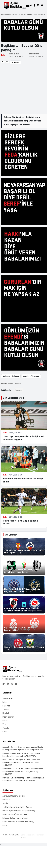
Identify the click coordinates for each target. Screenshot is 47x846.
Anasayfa (5, 14)
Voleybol (6, 709)
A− (3, 62)
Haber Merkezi (14, 383)
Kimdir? (5, 721)
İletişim (5, 803)
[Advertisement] (23, 89)
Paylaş (16, 62)
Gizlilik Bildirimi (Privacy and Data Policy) (18, 822)
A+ (7, 62)
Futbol (5, 702)
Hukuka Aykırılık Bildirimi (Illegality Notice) (19, 811)
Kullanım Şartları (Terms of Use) (15, 818)
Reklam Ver (7, 800)
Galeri (12, 14)
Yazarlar (6, 728)
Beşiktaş (19, 390)
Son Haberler (8, 698)
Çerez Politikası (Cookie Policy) (15, 814)
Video (5, 724)
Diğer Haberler (8, 717)
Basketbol (6, 706)
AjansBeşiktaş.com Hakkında (14, 796)
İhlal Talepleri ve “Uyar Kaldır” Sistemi (17, 807)
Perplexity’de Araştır (31, 376)
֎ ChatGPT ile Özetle (11, 376)
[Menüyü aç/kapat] (27, 5)
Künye (5, 825)
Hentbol (6, 713)
